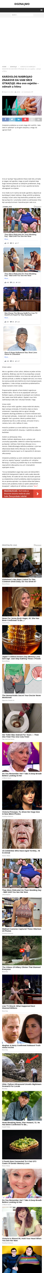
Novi (35, 486)
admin (18, 92)
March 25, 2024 (8, 92)
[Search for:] (22, 15)
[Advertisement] (22, 42)
